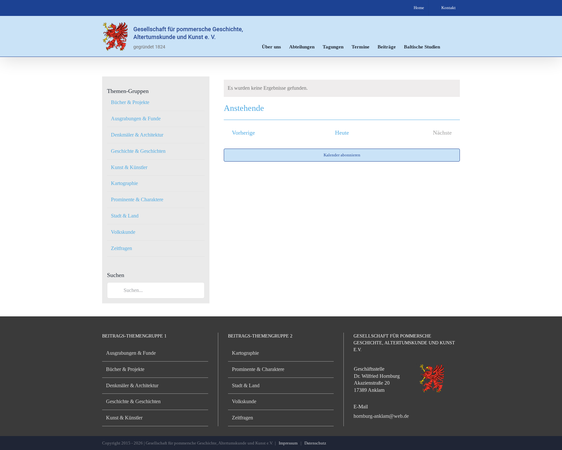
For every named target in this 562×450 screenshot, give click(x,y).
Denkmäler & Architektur (137, 135)
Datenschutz (315, 443)
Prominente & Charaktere (137, 199)
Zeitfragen (121, 248)
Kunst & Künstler (129, 167)
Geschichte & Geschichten (138, 151)
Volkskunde (123, 232)
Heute (342, 132)
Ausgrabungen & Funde (136, 118)
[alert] (342, 88)
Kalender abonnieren (342, 154)
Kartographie (124, 183)
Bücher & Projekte (130, 102)
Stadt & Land (125, 215)
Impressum (288, 443)
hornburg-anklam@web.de (381, 416)
